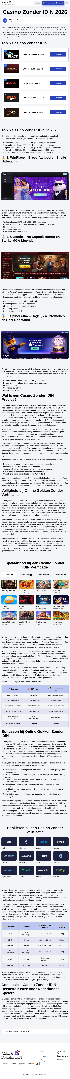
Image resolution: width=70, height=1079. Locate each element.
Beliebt (7, 574)
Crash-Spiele (42, 574)
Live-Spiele (25, 574)
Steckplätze (59, 574)
